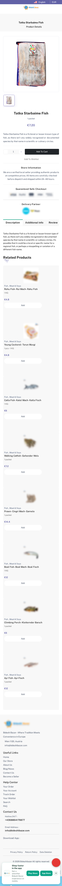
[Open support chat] (56, 862)
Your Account (9, 790)
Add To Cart (42, 151)
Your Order (8, 786)
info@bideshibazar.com (16, 745)
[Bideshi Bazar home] (17, 723)
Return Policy (31, 852)
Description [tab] (13, 222)
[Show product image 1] (9, 100)
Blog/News (8, 769)
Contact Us (8, 773)
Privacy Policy (16, 852)
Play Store (32, 873)
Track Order (9, 794)
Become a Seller (11, 776)
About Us (7, 765)
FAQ (5, 806)
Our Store (8, 761)
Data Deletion (46, 852)
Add (23, 305)
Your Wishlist (9, 798)
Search (6, 802)
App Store (46, 873)
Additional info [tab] (34, 222)
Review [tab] (53, 222)
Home (6, 757)
